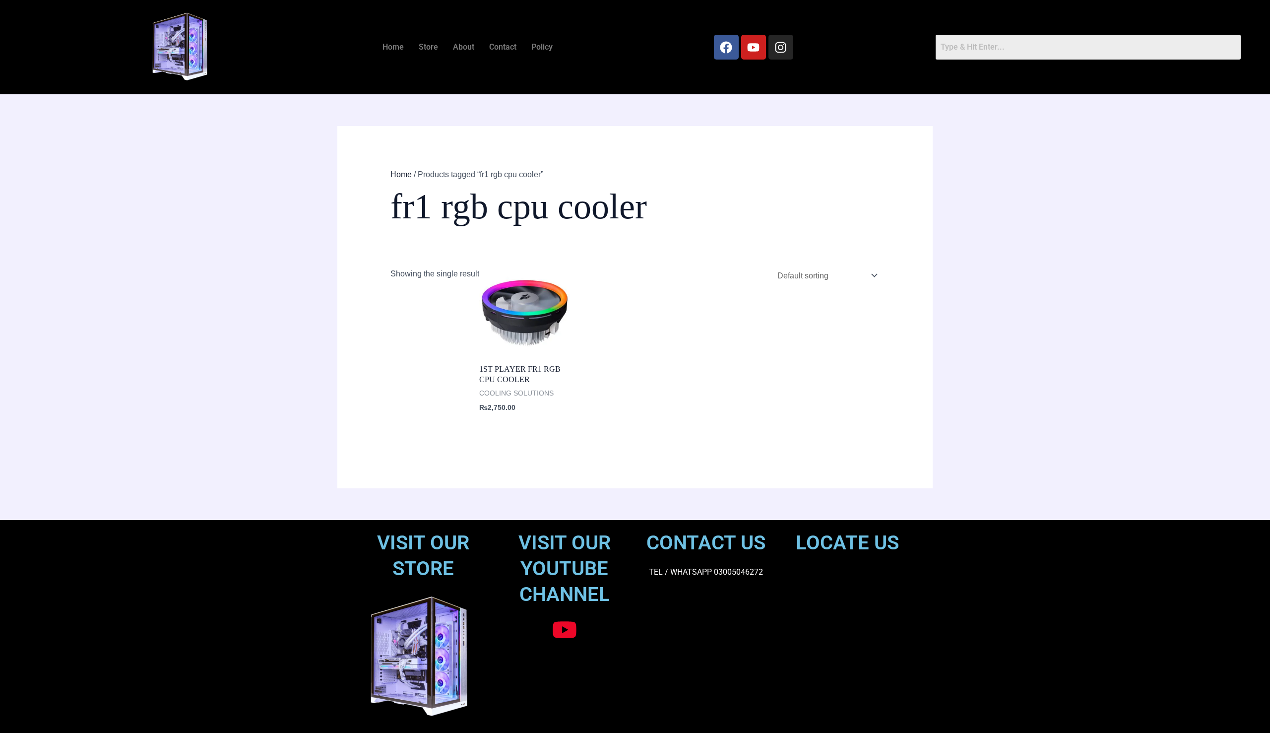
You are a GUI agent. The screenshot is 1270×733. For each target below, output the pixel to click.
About (463, 47)
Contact (502, 47)
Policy (542, 47)
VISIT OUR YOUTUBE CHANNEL (564, 568)
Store (428, 47)
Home (393, 47)
